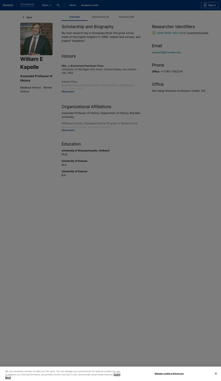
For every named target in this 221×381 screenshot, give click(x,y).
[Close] (215, 373)
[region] (110, 374)
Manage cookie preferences (169, 373)
